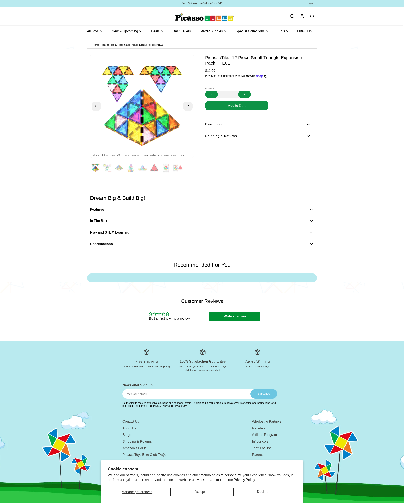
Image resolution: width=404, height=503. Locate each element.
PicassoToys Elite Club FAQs (144, 455)
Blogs (126, 435)
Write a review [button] (235, 316)
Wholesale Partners (267, 421)
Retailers (259, 428)
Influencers (260, 441)
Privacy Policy (244, 480)
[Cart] (310, 16)
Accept (200, 492)
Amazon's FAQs (134, 448)
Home (96, 45)
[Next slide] (188, 106)
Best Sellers (182, 31)
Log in (311, 3)
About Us (129, 428)
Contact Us (130, 421)
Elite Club (304, 31)
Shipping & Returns (137, 441)
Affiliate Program (264, 435)
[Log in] (300, 16)
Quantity (209, 88)
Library (283, 31)
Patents (257, 455)
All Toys (93, 31)
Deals (155, 31)
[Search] (292, 16)
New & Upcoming (125, 31)
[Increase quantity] (244, 94)
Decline (262, 492)
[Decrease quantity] (211, 94)
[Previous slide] (96, 106)
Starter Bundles (211, 31)
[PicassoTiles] (190, 16)
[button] (236, 105)
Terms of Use (180, 406)
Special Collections (250, 31)
